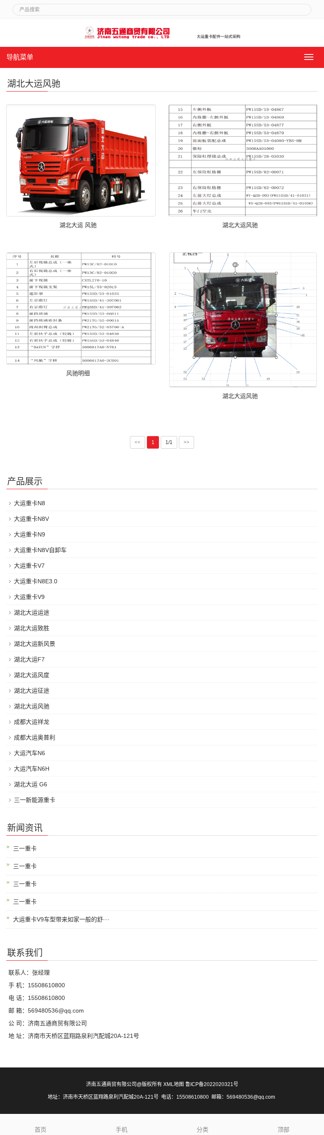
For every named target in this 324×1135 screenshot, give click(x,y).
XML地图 (173, 1084)
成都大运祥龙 (31, 721)
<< (137, 442)
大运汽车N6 (29, 753)
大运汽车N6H (31, 768)
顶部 (283, 1129)
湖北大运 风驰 (78, 225)
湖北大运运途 (31, 612)
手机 (121, 1129)
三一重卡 (25, 848)
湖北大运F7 (29, 659)
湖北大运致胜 (31, 628)
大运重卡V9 (29, 596)
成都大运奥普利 (34, 737)
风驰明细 (78, 373)
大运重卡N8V (31, 518)
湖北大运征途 (31, 690)
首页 (40, 1129)
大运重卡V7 (29, 565)
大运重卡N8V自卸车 (40, 550)
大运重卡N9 (29, 534)
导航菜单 (19, 57)
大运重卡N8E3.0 (35, 581)
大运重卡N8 (29, 503)
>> (186, 442)
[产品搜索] (301, 7)
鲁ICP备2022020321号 (211, 1084)
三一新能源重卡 (34, 799)
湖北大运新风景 (34, 643)
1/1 (169, 442)
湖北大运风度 (31, 675)
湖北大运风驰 (240, 225)
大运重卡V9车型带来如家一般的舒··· (61, 919)
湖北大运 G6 (30, 784)
